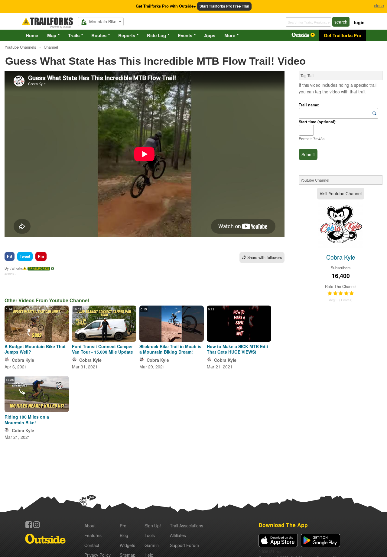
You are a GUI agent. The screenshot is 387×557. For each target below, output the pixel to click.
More (229, 35)
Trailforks (38, 268)
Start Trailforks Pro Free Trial (224, 6)
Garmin (152, 545)
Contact (91, 545)
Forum (184, 545)
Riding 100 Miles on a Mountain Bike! (27, 419)
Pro (123, 526)
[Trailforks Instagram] (36, 524)
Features (93, 535)
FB (9, 256)
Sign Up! (153, 526)
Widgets (127, 545)
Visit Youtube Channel (341, 193)
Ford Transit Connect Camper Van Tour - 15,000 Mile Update (102, 349)
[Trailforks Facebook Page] (28, 524)
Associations (186, 526)
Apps (209, 35)
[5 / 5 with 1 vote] (340, 293)
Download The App (283, 525)
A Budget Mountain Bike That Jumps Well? (35, 349)
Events (185, 35)
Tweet (25, 256)
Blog (124, 535)
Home (32, 35)
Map (51, 35)
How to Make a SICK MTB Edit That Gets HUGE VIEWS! (237, 349)
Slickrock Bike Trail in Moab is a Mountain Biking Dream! (170, 349)
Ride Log (156, 35)
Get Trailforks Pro (342, 35)
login (359, 22)
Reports (126, 35)
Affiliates (178, 535)
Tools (150, 535)
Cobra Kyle (23, 360)
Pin (41, 256)
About (90, 526)
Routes (98, 35)
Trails (74, 35)
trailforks (16, 268)
